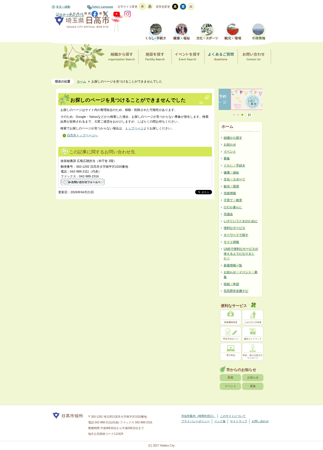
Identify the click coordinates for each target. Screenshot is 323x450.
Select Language (102, 6)
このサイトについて (233, 416)
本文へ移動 (63, 6)
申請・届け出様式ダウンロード (253, 356)
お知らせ (253, 377)
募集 (253, 386)
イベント (230, 386)
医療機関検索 (230, 322)
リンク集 (220, 421)
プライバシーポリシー (195, 421)
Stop (249, 114)
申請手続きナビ (230, 339)
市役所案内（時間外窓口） (198, 416)
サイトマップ (238, 421)
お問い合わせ (260, 421)
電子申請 (230, 355)
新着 (230, 377)
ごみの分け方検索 (252, 322)
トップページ (134, 128)
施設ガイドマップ (252, 339)
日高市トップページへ (82, 135)
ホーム (81, 81)
